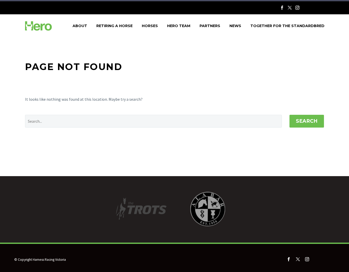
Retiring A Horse (114, 26)
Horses (150, 26)
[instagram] (307, 259)
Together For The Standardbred (287, 26)
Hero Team (178, 26)
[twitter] (298, 259)
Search (307, 121)
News (235, 26)
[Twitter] (290, 8)
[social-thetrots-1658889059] (324, 260)
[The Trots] (313, 9)
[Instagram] (297, 8)
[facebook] (289, 259)
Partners (210, 26)
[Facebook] (282, 8)
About (80, 26)
